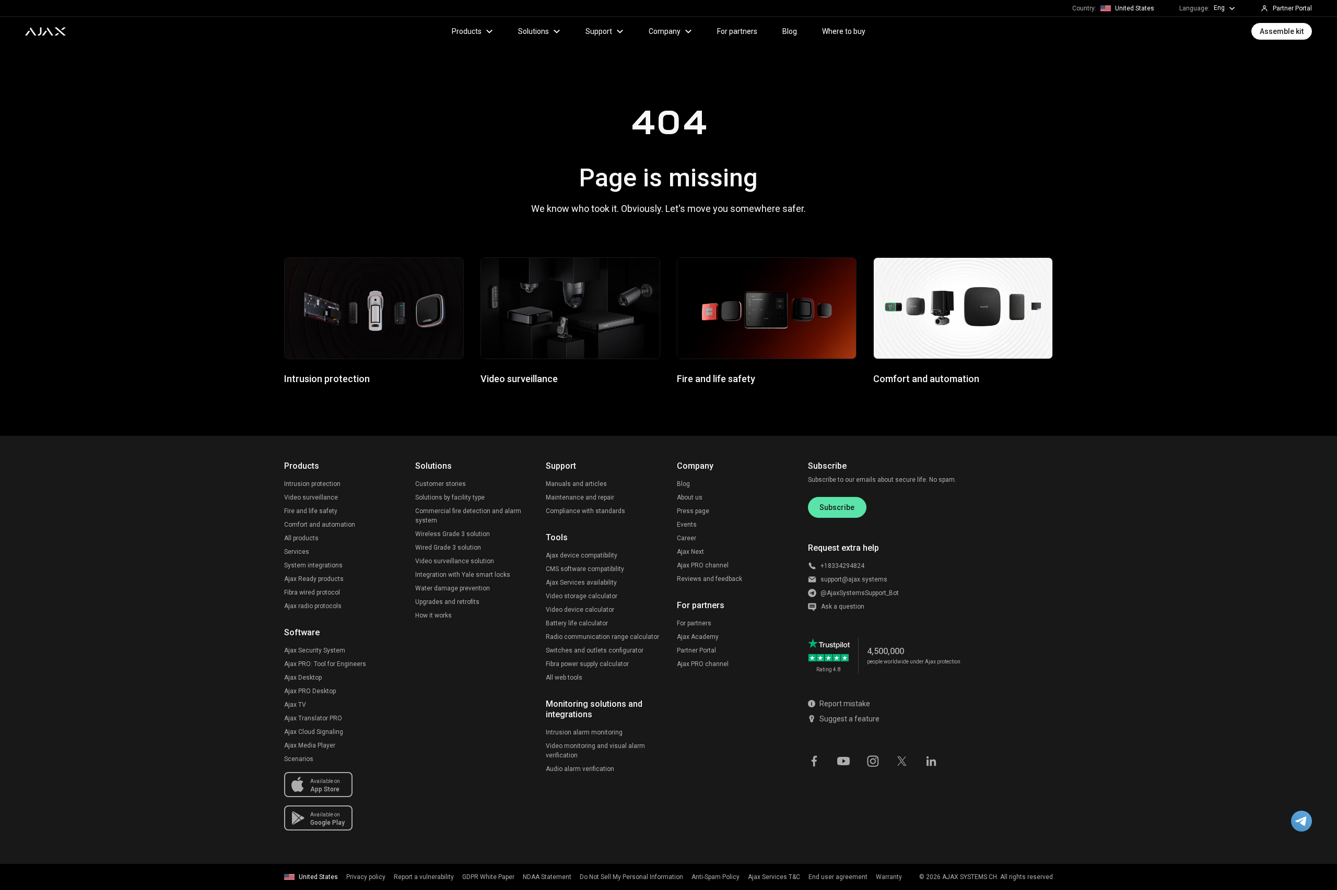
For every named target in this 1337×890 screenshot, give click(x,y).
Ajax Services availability (581, 582)
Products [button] (467, 31)
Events (687, 524)
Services (296, 551)
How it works (433, 615)
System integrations (313, 565)
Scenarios (298, 759)
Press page (693, 511)
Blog (789, 31)
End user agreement (837, 877)
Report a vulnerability (424, 877)
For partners (737, 31)
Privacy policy (365, 877)
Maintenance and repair (580, 497)
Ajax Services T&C (774, 877)
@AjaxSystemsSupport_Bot (859, 593)
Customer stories (440, 484)
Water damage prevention (452, 588)
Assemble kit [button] (1282, 31)
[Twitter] (902, 760)
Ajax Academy (698, 636)
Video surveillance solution (454, 561)
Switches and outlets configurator (594, 650)
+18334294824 (842, 565)
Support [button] (598, 31)
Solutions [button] (533, 31)
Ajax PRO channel (703, 565)
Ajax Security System (314, 650)
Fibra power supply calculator (587, 664)
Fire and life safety (310, 511)
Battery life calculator (577, 623)
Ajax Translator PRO (313, 718)
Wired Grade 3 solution (448, 547)
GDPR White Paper (488, 877)
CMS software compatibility (585, 569)
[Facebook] (814, 760)
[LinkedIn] (931, 760)
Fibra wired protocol (312, 592)
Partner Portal (696, 650)
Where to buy (843, 31)
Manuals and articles (576, 484)
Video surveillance (311, 497)
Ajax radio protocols (313, 606)
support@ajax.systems (853, 579)
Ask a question (842, 606)
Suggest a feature (849, 719)
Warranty (889, 877)
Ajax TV (295, 704)
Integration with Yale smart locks (462, 574)
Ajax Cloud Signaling (313, 731)
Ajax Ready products (314, 579)
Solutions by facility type (450, 497)
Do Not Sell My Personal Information (631, 877)
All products (301, 538)
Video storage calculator (581, 596)
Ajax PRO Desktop (310, 691)
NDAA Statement (547, 877)
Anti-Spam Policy (715, 877)
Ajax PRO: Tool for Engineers (325, 664)
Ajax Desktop (303, 677)
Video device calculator (580, 609)
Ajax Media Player (309, 745)
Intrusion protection (312, 484)
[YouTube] (843, 760)
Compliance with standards (585, 511)
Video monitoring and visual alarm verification (595, 750)
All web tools (564, 677)
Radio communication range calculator (602, 636)
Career (686, 538)
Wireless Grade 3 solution (452, 534)
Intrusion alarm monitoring (584, 732)
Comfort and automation (319, 524)
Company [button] (665, 31)
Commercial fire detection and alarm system (468, 515)
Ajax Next (690, 551)
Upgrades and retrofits (447, 602)
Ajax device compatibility (581, 555)
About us (689, 497)
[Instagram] (872, 760)
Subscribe (836, 507)
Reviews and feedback (709, 579)
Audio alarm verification (580, 769)
